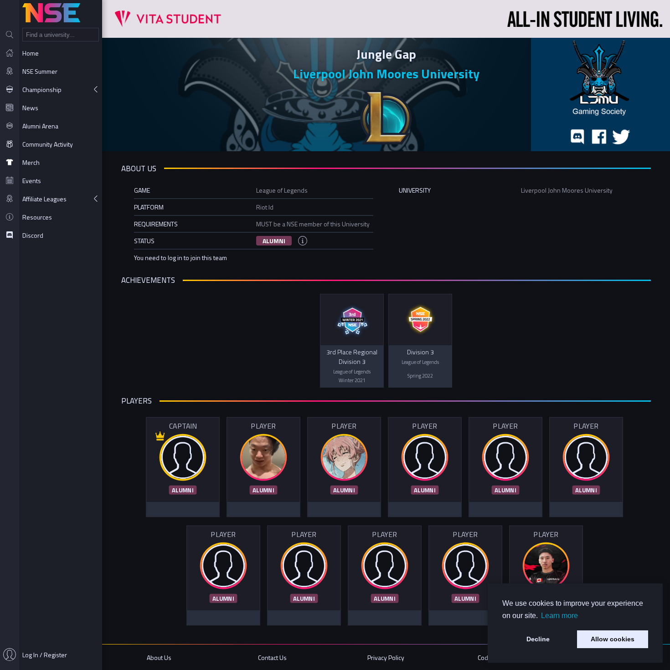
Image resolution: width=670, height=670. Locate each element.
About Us (159, 657)
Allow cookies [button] (612, 639)
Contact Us (272, 657)
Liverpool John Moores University (386, 73)
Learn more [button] (559, 615)
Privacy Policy (385, 657)
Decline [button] (538, 639)
